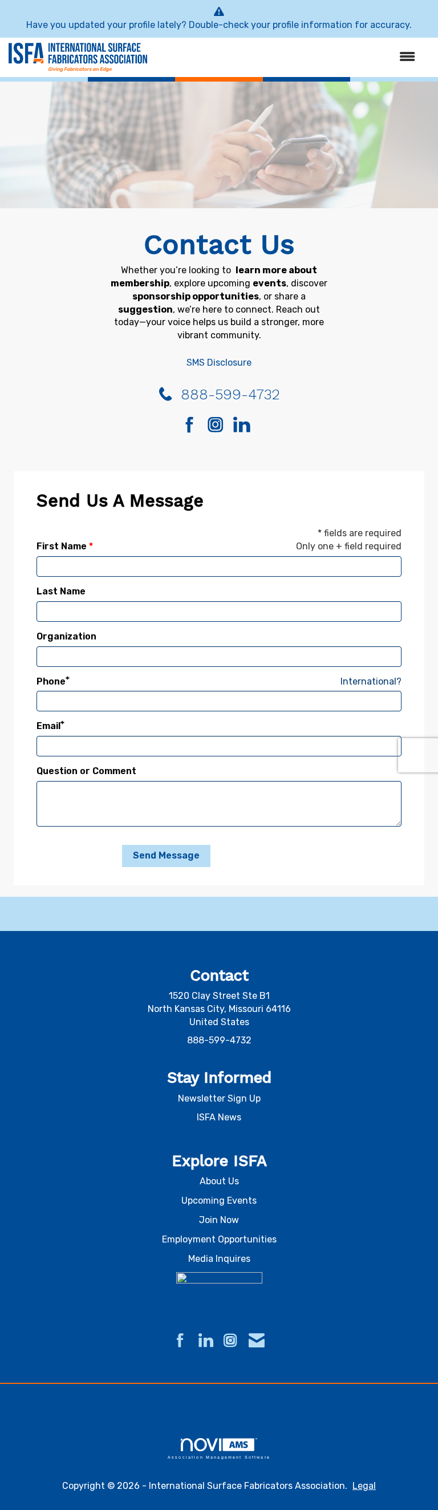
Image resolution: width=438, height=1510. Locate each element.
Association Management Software (219, 1457)
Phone (51, 681)
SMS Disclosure (219, 362)
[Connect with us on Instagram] (219, 425)
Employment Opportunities (219, 1239)
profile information (312, 24)
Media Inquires (219, 1258)
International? (371, 681)
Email (48, 725)
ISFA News (219, 1117)
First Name (61, 546)
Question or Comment (86, 771)
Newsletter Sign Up (219, 1098)
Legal (364, 1485)
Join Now (219, 1220)
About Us (219, 1181)
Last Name (61, 591)
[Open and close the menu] (287, 57)
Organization (66, 636)
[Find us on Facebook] (193, 425)
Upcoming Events (219, 1200)
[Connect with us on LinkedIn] (245, 425)
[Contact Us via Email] (256, 1341)
